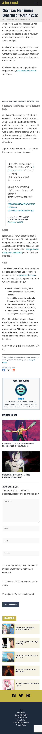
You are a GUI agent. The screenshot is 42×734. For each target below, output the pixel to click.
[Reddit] (14, 370)
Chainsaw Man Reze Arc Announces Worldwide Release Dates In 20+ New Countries (18, 444)
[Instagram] (28, 696)
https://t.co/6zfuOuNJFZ (19, 204)
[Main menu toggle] (37, 3)
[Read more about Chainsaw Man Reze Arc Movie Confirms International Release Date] (21, 461)
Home (21, 710)
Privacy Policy (21, 725)
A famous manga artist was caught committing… (27, 642)
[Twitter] (8, 370)
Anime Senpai (10, 2)
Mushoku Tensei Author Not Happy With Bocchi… (27, 656)
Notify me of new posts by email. (20, 594)
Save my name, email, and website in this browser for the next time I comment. (20, 568)
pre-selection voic (27, 275)
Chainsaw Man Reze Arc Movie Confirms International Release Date (16, 476)
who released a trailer (26, 71)
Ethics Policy (20, 720)
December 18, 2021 (15, 222)
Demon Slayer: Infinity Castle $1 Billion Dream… (26, 670)
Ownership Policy (21, 715)
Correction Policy (21, 717)
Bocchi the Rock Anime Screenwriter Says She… (27, 684)
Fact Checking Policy (20, 722)
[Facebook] (3, 370)
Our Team (21, 712)
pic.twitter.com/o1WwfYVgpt (20, 210)
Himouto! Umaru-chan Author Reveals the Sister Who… (25, 628)
